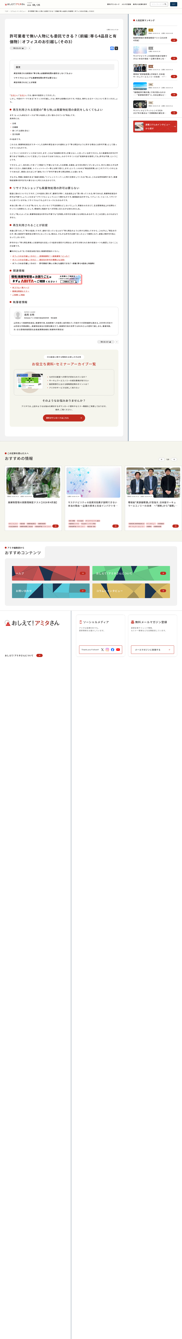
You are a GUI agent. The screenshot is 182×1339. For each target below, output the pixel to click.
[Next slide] (174, 459)
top (6, 11)
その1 (13, 95)
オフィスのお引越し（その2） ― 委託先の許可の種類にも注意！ (38, 259)
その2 (22, 95)
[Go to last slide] (162, 459)
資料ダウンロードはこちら (57, 418)
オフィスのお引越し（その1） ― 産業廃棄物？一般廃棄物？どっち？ (41, 256)
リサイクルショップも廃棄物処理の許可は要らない (35, 78)
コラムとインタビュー (18, 11)
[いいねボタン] (18, 48)
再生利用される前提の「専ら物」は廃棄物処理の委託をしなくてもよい (43, 73)
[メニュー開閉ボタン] (173, 4)
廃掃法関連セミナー (20, 291)
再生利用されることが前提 (25, 82)
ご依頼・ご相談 (18, 294)
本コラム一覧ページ (20, 287)
